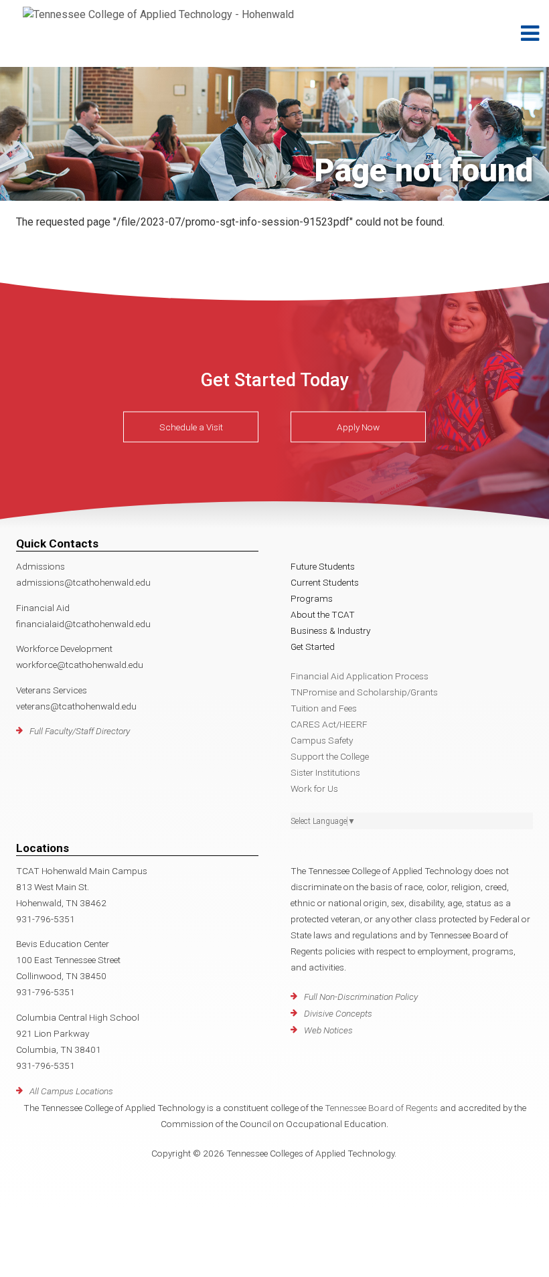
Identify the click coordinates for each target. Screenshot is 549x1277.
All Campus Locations (71, 1091)
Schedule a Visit (191, 427)
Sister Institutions (325, 772)
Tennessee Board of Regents (381, 1107)
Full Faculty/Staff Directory (79, 731)
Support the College (330, 756)
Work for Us (314, 788)
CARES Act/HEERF (329, 724)
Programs (312, 598)
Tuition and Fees (324, 708)
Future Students (323, 566)
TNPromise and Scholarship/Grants (364, 692)
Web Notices (328, 1030)
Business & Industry (330, 630)
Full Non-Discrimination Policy (361, 996)
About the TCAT (323, 614)
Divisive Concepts (338, 1013)
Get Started (313, 646)
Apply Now (358, 427)
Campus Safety (322, 740)
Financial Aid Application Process (359, 676)
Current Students (325, 582)
